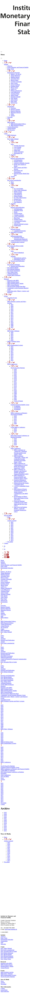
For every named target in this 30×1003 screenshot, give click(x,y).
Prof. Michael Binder (6, 677)
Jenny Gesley (4, 580)
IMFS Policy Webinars (7, 729)
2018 (2, 711)
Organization (4, 602)
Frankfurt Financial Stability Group (10, 767)
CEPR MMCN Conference (8, 770)
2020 (2, 740)
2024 (2, 706)
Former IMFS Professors (7, 684)
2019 (2, 709)
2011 (2, 721)
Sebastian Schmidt (5, 594)
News (2, 647)
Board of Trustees (5, 607)
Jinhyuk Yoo (4, 600)
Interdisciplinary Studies (7, 966)
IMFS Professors (5, 630)
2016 (2, 714)
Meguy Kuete (4, 585)
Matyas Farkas (4, 577)
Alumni (3, 641)
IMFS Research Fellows (7, 623)
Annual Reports (5, 626)
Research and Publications (7, 640)
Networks (3, 614)
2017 (2, 712)
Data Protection (5, 991)
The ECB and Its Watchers (8, 766)
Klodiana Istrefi (5, 583)
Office (2, 611)
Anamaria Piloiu (5, 591)
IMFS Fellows (4, 617)
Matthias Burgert (5, 574)
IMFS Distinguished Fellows (8, 621)
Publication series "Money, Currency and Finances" (14, 696)
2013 (2, 718)
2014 (2, 717)
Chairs (2, 629)
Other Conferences (6, 775)
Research (3, 686)
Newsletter (3, 803)
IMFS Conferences (6, 762)
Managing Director (6, 610)
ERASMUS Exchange (7, 656)
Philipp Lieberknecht (6, 588)
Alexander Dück (5, 576)
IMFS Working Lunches (7, 972)
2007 (2, 727)
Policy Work (4, 566)
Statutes (3, 613)
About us (3, 563)
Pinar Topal (4, 599)
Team (2, 637)
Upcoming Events (5, 699)
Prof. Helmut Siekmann (7, 672)
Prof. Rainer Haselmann (7, 680)
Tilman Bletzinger (5, 573)
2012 (2, 720)
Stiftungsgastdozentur (6, 657)
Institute (3, 562)
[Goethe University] (8, 1001)
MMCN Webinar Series (7, 742)
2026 (2, 733)
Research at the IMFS (6, 687)
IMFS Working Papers (6, 689)
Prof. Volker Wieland (6, 632)
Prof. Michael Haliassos (7, 678)
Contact (3, 804)
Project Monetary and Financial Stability (11, 565)
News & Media (5, 776)
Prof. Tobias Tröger (6, 681)
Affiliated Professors (6, 683)
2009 (2, 724)
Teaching (3, 638)
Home (2, 560)
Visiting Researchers (6, 624)
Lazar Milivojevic (5, 589)
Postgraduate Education (7, 568)
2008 (2, 726)
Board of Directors (5, 608)
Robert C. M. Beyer (6, 571)
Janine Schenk (4, 592)
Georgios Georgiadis (6, 579)
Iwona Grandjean (5, 582)
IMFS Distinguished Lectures (8, 743)
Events (2, 698)
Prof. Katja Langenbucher (7, 643)
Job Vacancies (4, 627)
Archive (3, 779)
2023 (2, 708)
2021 (2, 739)
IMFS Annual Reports (6, 692)
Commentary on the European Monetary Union (13, 695)
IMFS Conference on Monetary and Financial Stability (15, 769)
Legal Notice (4, 990)
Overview (3, 605)
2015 (2, 715)
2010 (2, 723)
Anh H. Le (3, 586)
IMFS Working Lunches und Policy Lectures (12, 701)
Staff (2, 616)
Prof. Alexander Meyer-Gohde (9, 662)
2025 (2, 705)
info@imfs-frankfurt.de (11, 929)
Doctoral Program (5, 654)
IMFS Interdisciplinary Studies (9, 690)
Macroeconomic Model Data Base (10, 693)
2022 (2, 737)
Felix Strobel (4, 595)
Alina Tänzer (4, 597)
